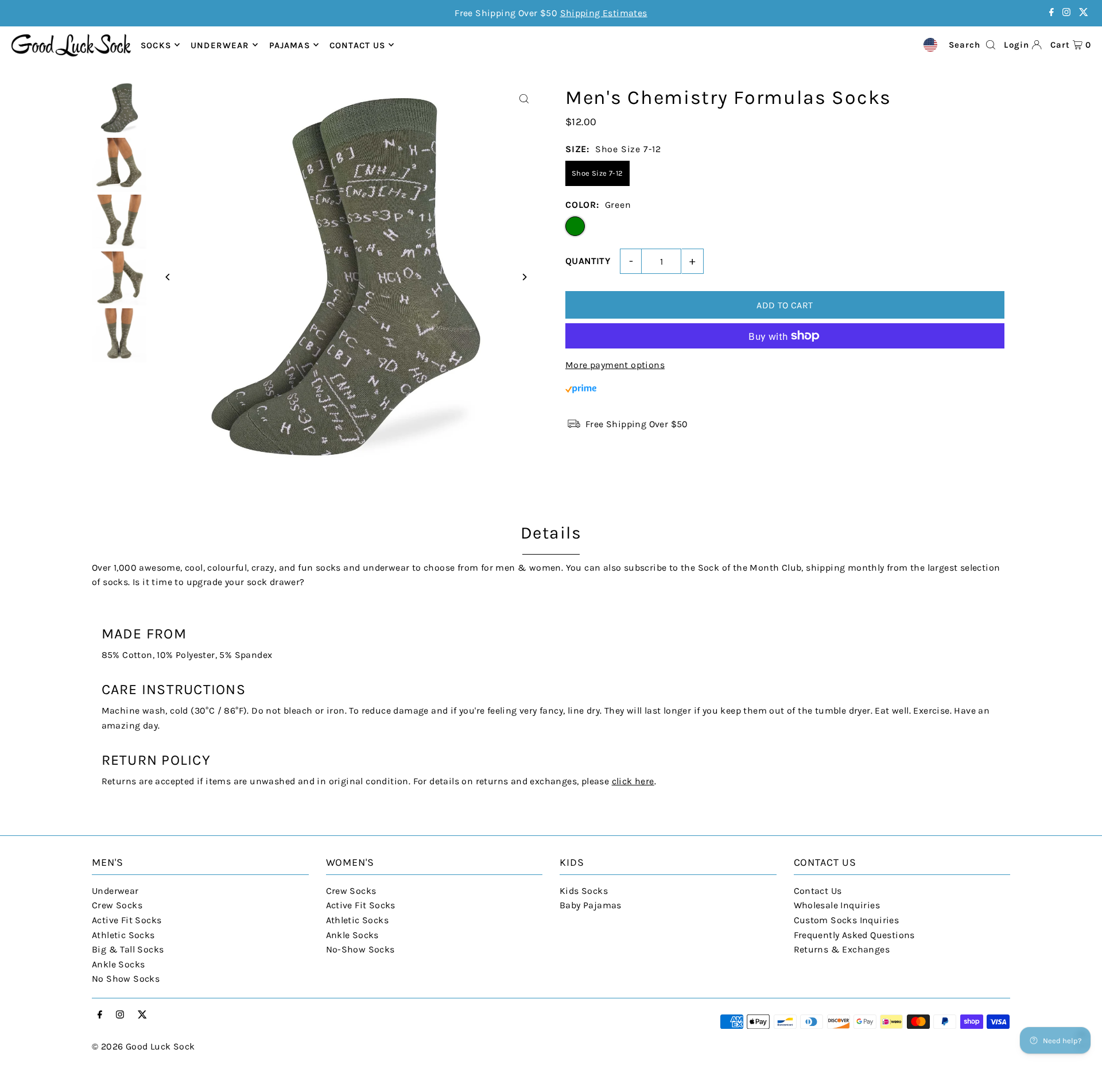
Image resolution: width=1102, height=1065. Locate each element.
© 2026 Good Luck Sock (143, 1046)
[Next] (524, 277)
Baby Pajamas (591, 905)
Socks (156, 45)
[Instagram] (1066, 12)
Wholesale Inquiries (837, 905)
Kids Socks (584, 890)
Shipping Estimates (603, 12)
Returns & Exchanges (842, 949)
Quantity (587, 260)
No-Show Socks (360, 949)
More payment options (615, 364)
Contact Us (818, 890)
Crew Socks (117, 905)
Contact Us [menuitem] (357, 45)
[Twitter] (1083, 12)
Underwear (220, 45)
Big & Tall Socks (128, 949)
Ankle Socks (118, 964)
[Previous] (168, 277)
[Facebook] (1051, 12)
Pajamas (289, 45)
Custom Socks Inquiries (846, 920)
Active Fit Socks (126, 920)
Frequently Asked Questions (854, 935)
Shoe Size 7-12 (597, 173)
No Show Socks (126, 978)
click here (633, 781)
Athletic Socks (123, 935)
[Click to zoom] (524, 99)
